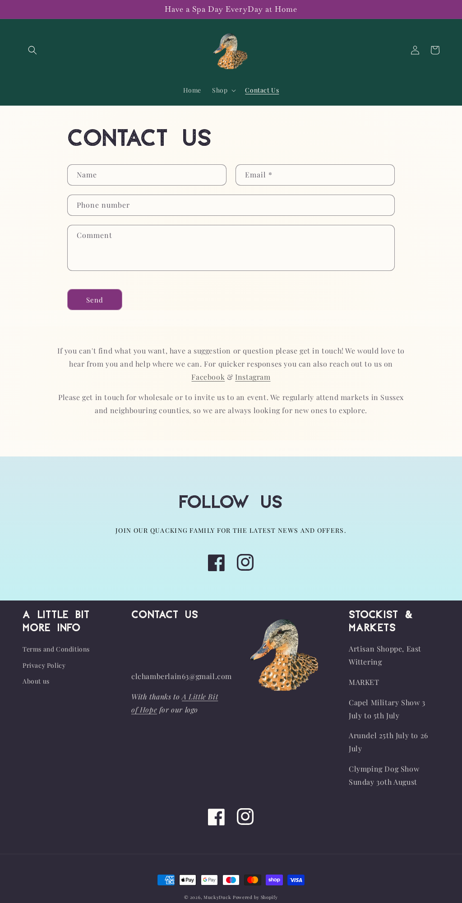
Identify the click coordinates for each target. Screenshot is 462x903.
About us (36, 681)
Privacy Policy (44, 665)
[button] (32, 50)
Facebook (208, 377)
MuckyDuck (217, 897)
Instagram (252, 377)
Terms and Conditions (56, 649)
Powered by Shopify (255, 897)
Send (94, 299)
